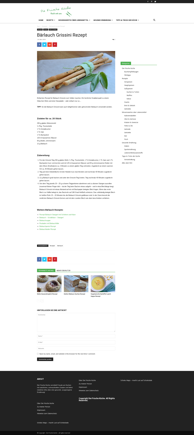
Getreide (127, 129)
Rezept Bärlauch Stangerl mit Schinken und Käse (57, 215)
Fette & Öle (128, 126)
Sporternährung (130, 149)
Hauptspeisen (129, 85)
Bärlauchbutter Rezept (47, 229)
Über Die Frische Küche (45, 403)
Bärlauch (60, 245)
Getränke (127, 109)
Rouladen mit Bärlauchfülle (49, 223)
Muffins (129, 95)
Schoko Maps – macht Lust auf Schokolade (53, 423)
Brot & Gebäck (53, 29)
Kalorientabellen (130, 116)
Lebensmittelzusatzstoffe (133, 153)
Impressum (41, 410)
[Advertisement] (116, 11)
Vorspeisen (128, 82)
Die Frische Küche (128, 68)
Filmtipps (127, 75)
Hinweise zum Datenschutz (47, 413)
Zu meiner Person (43, 407)
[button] (154, 20)
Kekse (129, 99)
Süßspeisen (128, 88)
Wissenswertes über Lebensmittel (73, 20)
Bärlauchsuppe (44, 220)
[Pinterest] (151, 1)
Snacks (45, 29)
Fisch (126, 139)
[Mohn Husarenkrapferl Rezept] (49, 283)
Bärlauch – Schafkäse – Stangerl (51, 217)
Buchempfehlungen (131, 72)
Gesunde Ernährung (102, 20)
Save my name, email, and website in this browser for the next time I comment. (67, 354)
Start (38, 26)
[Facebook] (148, 1)
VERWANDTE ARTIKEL (46, 270)
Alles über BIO (127, 163)
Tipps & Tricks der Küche (126, 20)
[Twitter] (155, 1)
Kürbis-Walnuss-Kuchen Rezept (74, 294)
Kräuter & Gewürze (131, 122)
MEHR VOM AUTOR (63, 270)
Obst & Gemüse (130, 119)
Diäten (126, 146)
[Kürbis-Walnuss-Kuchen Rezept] (76, 283)
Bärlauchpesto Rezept (47, 226)
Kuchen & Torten (133, 92)
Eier (125, 136)
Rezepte (49, 20)
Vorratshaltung (129, 159)
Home (41, 20)
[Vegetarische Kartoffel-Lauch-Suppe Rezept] (103, 283)
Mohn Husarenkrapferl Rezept (47, 294)
